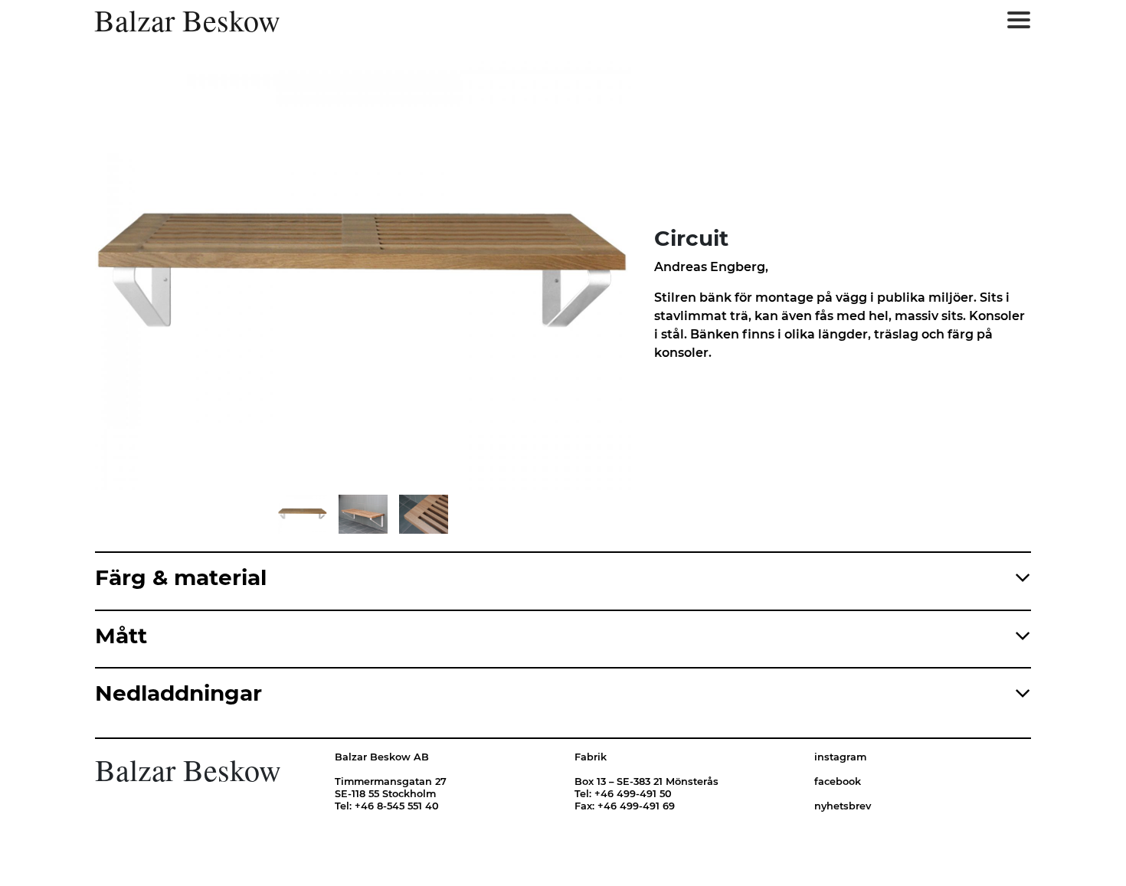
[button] (226, 275)
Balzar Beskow (187, 20)
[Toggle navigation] (1018, 19)
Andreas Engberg (709, 267)
